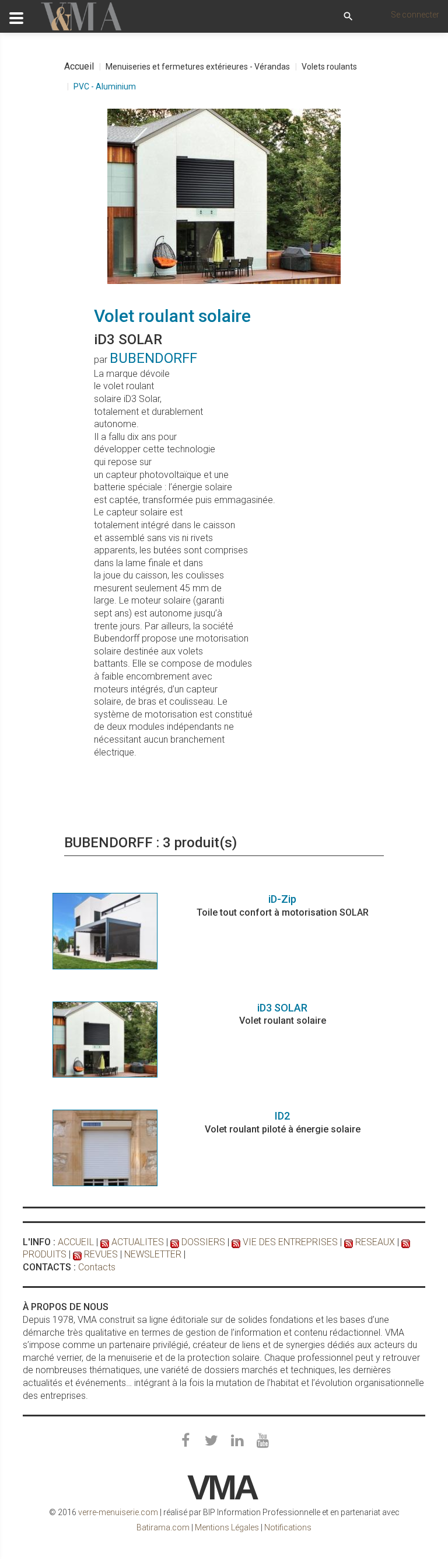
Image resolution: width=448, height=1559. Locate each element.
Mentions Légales (227, 1527)
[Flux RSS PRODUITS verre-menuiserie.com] (405, 1242)
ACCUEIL (76, 1242)
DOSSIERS (203, 1242)
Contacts (97, 1267)
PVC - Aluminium (105, 86)
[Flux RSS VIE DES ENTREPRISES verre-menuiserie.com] (236, 1242)
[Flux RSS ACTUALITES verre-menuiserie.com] (104, 1242)
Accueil (79, 66)
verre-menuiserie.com (118, 1512)
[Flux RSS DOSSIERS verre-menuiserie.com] (174, 1242)
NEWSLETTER (152, 1254)
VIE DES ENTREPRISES (290, 1242)
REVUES (101, 1254)
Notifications (288, 1527)
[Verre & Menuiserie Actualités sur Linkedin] (237, 1441)
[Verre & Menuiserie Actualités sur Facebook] (185, 1441)
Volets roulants (329, 66)
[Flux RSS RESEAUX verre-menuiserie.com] (348, 1242)
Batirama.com (163, 1527)
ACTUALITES (137, 1242)
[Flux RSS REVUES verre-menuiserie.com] (77, 1254)
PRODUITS (44, 1254)
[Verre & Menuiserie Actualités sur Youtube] (262, 1441)
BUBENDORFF (153, 358)
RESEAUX (375, 1242)
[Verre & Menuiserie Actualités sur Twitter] (211, 1441)
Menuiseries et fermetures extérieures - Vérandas (198, 66)
